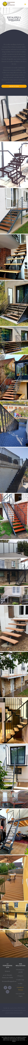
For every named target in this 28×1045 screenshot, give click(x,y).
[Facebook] (5, 987)
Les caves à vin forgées (20, 995)
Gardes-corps (20, 980)
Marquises (20, 976)
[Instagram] (9, 987)
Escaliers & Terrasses (20, 989)
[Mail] (7, 991)
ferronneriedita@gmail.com (9, 981)
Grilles (20, 983)
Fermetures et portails (20, 971)
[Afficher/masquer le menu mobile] (25, 4)
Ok (14, 1043)
